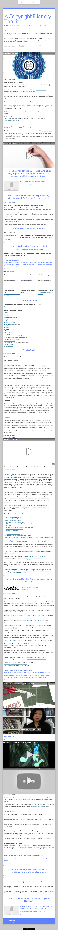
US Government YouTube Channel (14, 529)
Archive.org (9, 517)
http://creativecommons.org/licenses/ (35, 556)
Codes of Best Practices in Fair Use (19, 644)
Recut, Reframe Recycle (14, 640)
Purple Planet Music (9, 341)
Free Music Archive (9, 315)
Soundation (33, 806)
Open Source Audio (9, 337)
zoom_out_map (54, 80)
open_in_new (49, 132)
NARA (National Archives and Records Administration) (19, 524)
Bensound (6, 314)
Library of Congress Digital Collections (15, 522)
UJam (47, 806)
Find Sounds (7, 342)
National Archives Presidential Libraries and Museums (19, 527)
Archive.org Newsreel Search (13, 519)
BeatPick (6, 320)
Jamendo (6, 312)
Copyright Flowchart (31, 50)
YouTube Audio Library (9, 322)
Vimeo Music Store (9, 324)
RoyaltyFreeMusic (8, 346)
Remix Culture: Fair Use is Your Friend (36, 659)
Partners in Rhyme (8, 344)
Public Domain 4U (8, 339)
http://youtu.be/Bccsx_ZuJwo (11, 120)
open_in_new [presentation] (51, 233)
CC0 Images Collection (10, 307)
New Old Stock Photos (12, 530)
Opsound (6, 329)
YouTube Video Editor (27, 571)
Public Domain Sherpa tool (13, 534)
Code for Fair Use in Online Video (29, 657)
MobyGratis (7, 326)
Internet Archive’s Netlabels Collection (13, 336)
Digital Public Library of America (14, 520)
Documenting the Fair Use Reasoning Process (15, 664)
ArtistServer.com (8, 332)
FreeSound (7, 327)
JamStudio (41, 806)
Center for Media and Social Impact (30, 620)
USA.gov (8, 525)
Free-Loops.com (8, 334)
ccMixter (6, 331)
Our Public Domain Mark (10, 474)
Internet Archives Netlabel (10, 317)
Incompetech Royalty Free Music (12, 319)
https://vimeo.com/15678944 (46, 537)
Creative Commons (41, 90)
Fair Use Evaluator (8, 665)
